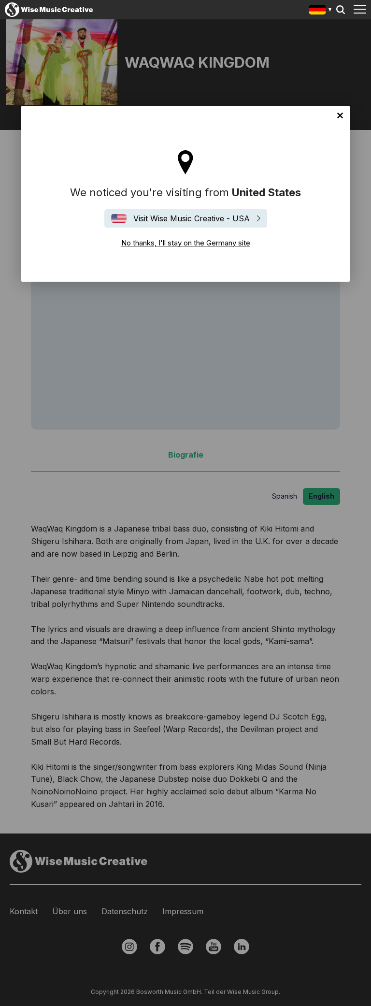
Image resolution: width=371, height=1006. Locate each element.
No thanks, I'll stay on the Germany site (340, 115)
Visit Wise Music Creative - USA (191, 218)
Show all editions (320, 11)
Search (340, 9)
